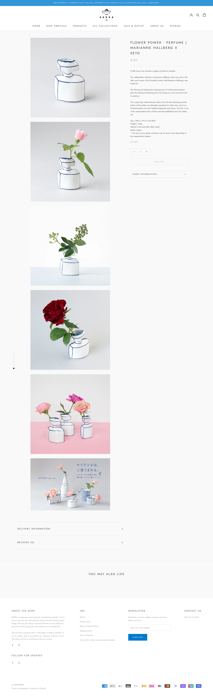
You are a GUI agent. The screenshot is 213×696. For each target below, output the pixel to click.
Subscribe (137, 637)
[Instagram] (19, 645)
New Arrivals (57, 26)
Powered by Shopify (38, 688)
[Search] (197, 14)
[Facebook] (141, 141)
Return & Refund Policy (89, 626)
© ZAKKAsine (18, 685)
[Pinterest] (148, 141)
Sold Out (159, 162)
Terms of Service (86, 635)
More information (145, 174)
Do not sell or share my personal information (97, 640)
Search (82, 617)
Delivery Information (33, 528)
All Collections (105, 26)
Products (80, 26)
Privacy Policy (85, 621)
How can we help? (191, 617)
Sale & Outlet (134, 26)
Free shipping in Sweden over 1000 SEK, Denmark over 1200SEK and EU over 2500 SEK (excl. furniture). (106, 3)
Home (36, 26)
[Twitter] (144, 141)
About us (157, 26)
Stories (175, 26)
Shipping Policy (86, 630)
